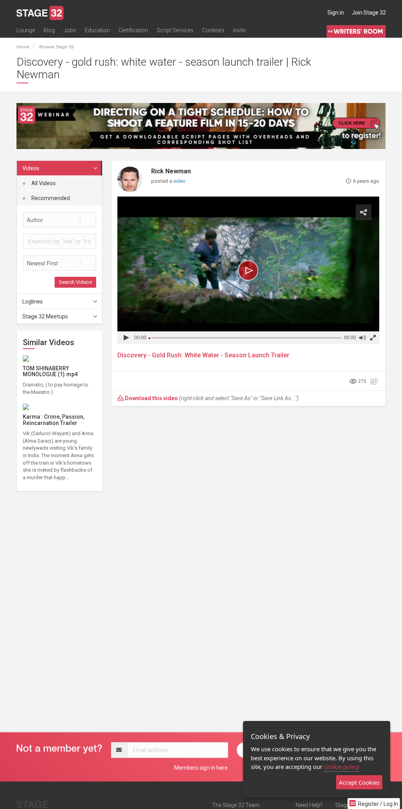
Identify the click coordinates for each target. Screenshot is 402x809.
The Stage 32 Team (235, 805)
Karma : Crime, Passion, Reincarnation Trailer (53, 420)
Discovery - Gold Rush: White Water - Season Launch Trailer (203, 355)
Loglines (32, 301)
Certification (133, 30)
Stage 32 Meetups (45, 316)
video (179, 181)
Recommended (50, 198)
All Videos (43, 183)
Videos (30, 168)
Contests (213, 30)
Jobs (70, 30)
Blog (49, 30)
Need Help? (309, 805)
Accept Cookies (359, 782)
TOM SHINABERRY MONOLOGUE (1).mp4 (50, 371)
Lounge (25, 30)
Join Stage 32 (369, 12)
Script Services (175, 30)
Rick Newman (171, 171)
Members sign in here (201, 768)
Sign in (335, 12)
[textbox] (59, 220)
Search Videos (75, 282)
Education (97, 30)
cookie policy (341, 766)
